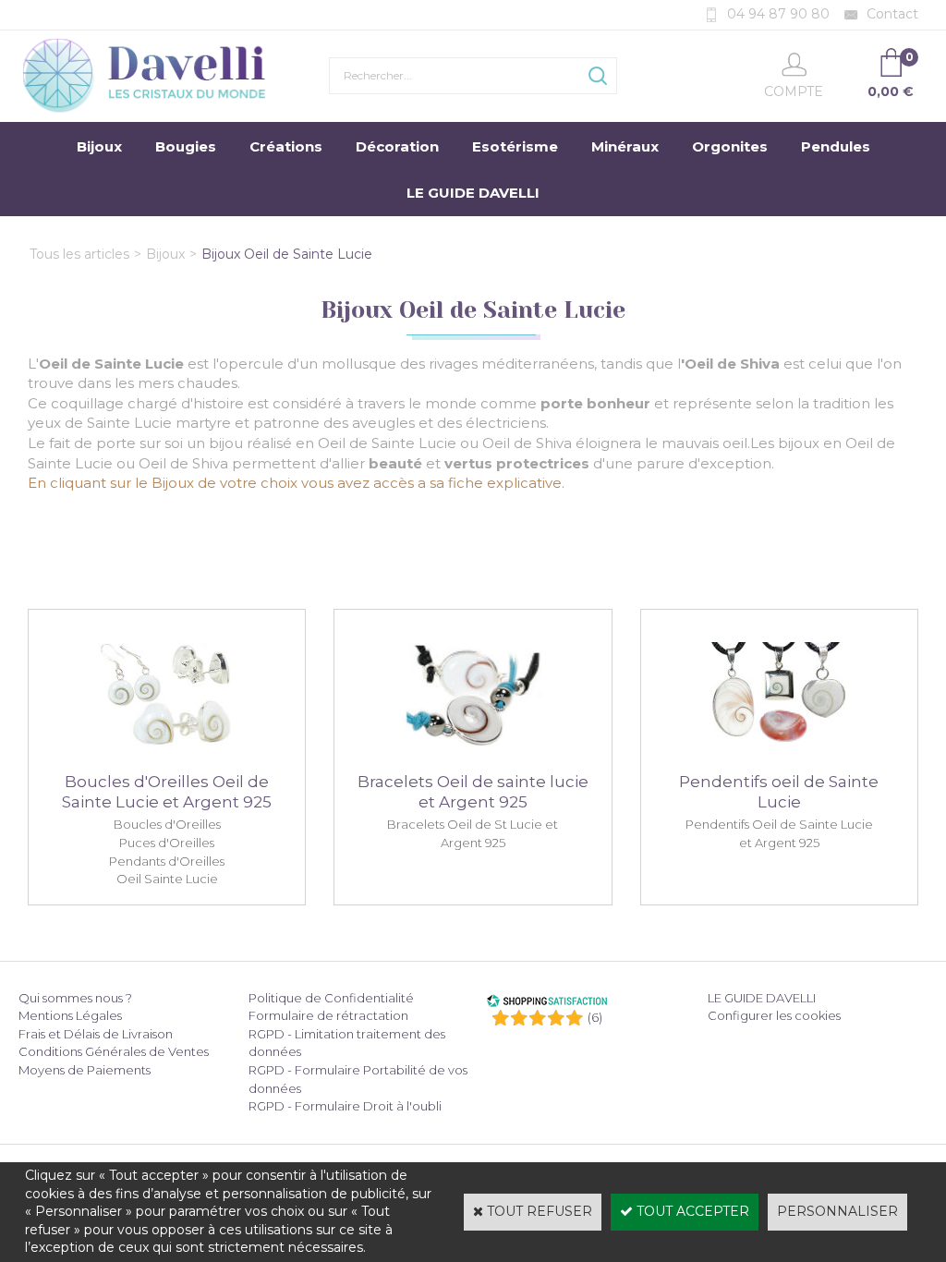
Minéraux (625, 146)
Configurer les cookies (774, 1015)
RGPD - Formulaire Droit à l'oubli (345, 1105)
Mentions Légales (70, 1015)
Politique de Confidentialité (331, 997)
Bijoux (99, 146)
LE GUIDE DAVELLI (473, 192)
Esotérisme (515, 146)
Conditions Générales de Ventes (113, 1051)
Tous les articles (79, 254)
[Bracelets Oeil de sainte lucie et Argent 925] (472, 759)
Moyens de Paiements (84, 1069)
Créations (285, 146)
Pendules (835, 146)
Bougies (185, 146)
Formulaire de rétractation (328, 1015)
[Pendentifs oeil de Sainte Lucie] (779, 759)
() (595, 1017)
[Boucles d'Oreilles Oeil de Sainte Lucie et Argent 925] (166, 759)
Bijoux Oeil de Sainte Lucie (286, 254)
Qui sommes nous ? (75, 997)
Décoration (397, 146)
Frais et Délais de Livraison (95, 1033)
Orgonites (730, 146)
